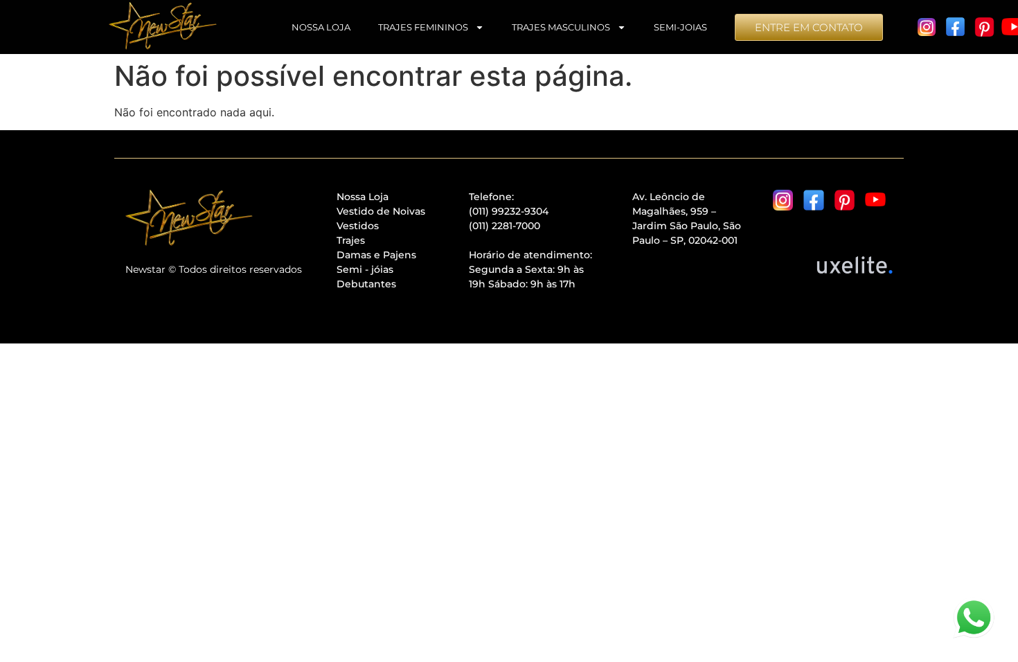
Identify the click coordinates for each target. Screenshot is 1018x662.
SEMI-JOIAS (680, 27)
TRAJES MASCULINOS (561, 27)
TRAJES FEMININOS (423, 27)
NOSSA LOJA (321, 27)
